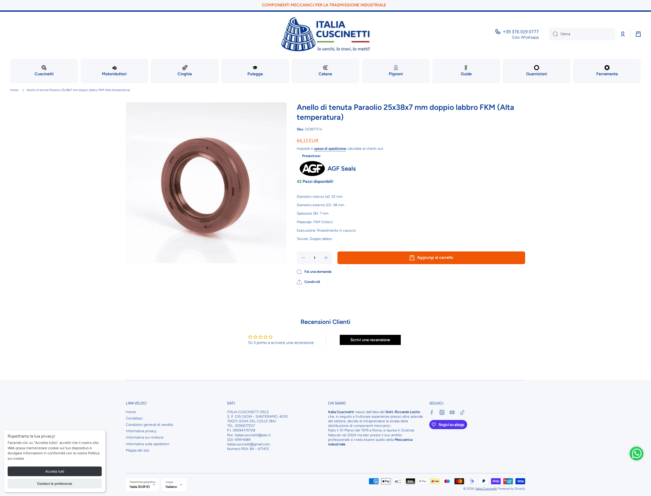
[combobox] (582, 34)
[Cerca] (553, 34)
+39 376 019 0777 (521, 31)
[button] (308, 281)
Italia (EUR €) (140, 487)
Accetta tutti (54, 471)
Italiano (171, 487)
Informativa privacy (141, 431)
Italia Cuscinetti (486, 488)
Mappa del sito (137, 450)
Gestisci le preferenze (54, 484)
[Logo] (325, 34)
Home (14, 90)
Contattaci (134, 418)
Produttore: (311, 156)
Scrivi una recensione (370, 339)
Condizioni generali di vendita (149, 425)
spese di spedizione (330, 148)
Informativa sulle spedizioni (147, 444)
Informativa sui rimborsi (145, 437)
